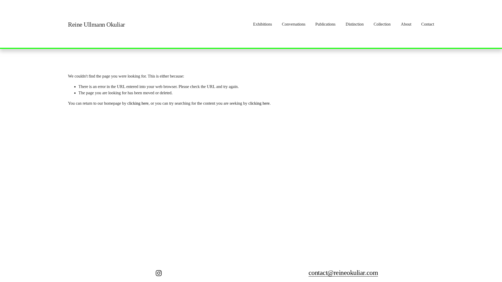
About (406, 24)
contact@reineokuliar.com (343, 273)
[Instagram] (159, 273)
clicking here (138, 103)
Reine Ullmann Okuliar (96, 24)
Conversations (293, 24)
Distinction (355, 24)
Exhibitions (262, 24)
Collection (382, 24)
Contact (427, 24)
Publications (325, 24)
